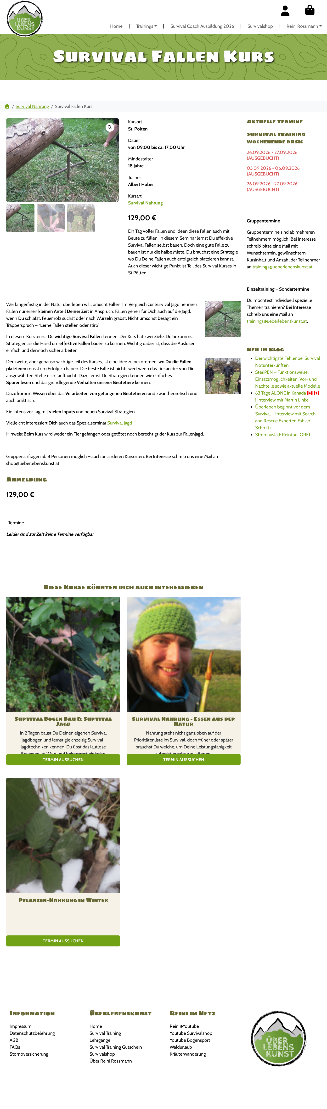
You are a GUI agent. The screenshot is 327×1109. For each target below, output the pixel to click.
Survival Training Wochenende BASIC (276, 138)
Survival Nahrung (32, 106)
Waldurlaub (181, 1047)
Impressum (21, 1026)
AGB (14, 1040)
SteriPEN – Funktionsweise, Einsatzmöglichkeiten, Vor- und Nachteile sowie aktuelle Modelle (287, 379)
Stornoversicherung (29, 1054)
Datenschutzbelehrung (32, 1033)
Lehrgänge (100, 1040)
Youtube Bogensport (190, 1040)
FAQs (15, 1047)
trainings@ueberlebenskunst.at (283, 267)
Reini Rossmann (302, 26)
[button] (110, 127)
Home (116, 26)
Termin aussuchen (63, 759)
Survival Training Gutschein (116, 1047)
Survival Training (105, 1033)
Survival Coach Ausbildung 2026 (202, 26)
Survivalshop (260, 26)
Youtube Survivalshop (191, 1033)
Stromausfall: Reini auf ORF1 (282, 434)
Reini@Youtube (184, 1026)
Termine (16, 523)
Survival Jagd (119, 423)
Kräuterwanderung (188, 1054)
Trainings (144, 26)
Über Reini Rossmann (111, 1061)
